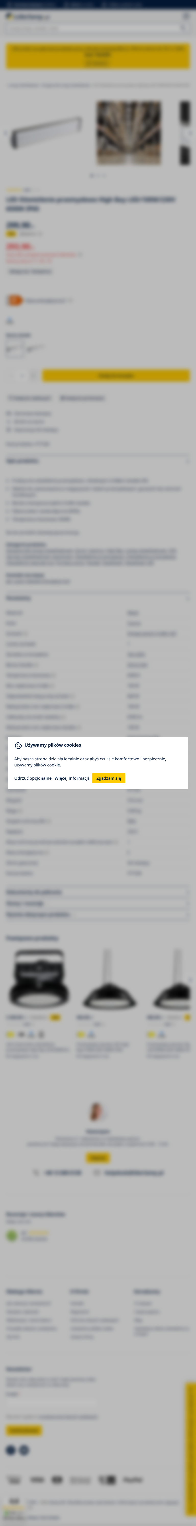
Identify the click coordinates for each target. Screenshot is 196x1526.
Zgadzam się (108, 778)
